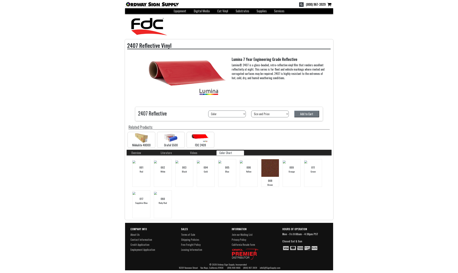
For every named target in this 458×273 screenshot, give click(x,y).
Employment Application (142, 250)
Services (279, 11)
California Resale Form (243, 244)
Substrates (242, 11)
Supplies (262, 11)
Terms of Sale (188, 234)
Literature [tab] (166, 153)
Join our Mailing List (242, 234)
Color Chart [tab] (225, 153)
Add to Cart (306, 114)
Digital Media (202, 11)
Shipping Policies (190, 239)
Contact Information (141, 239)
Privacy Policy (239, 239)
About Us (135, 234)
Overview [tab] (136, 153)
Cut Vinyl (222, 11)
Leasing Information (191, 250)
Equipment (180, 11)
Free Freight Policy (191, 244)
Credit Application (139, 244)
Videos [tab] (193, 153)
